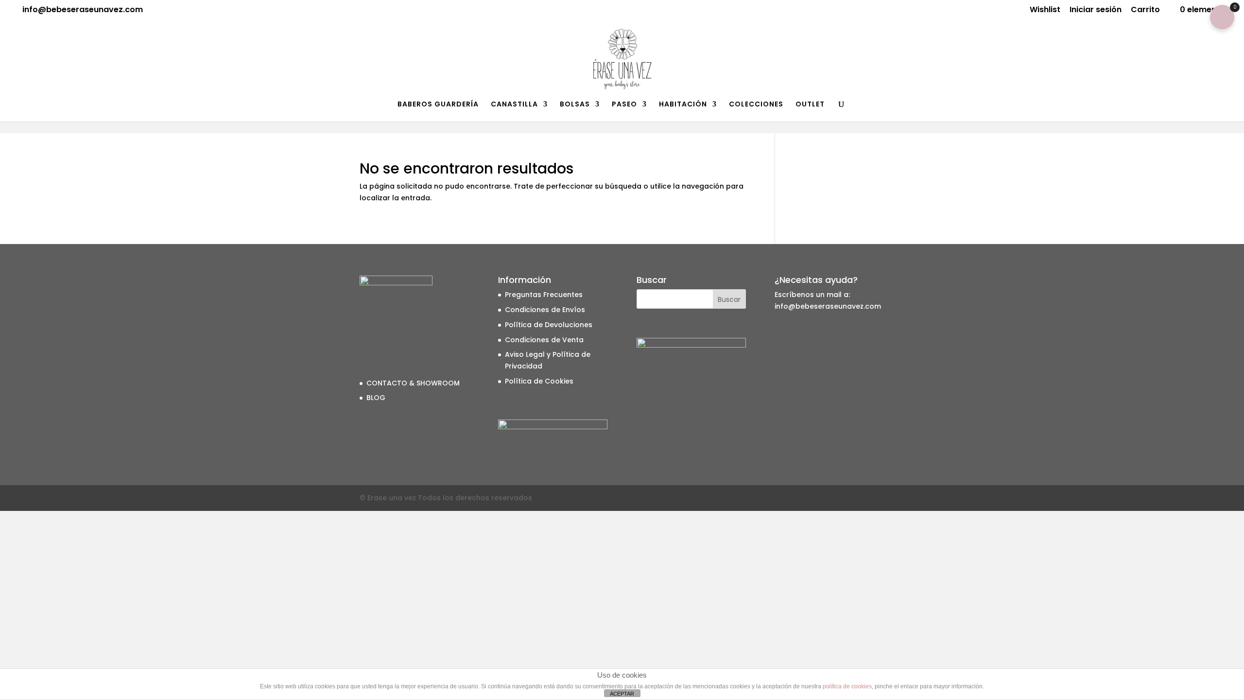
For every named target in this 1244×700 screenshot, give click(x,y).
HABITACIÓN (683, 105)
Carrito (1145, 10)
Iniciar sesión (1096, 10)
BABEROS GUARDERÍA (438, 105)
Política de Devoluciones (548, 325)
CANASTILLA (514, 105)
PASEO (624, 105)
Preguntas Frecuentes (544, 294)
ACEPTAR (622, 694)
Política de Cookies (539, 381)
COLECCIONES (756, 105)
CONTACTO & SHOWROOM (413, 383)
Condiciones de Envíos (545, 310)
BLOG (375, 397)
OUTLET (810, 105)
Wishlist (1045, 10)
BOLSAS (575, 105)
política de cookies (847, 686)
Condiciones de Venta (544, 340)
